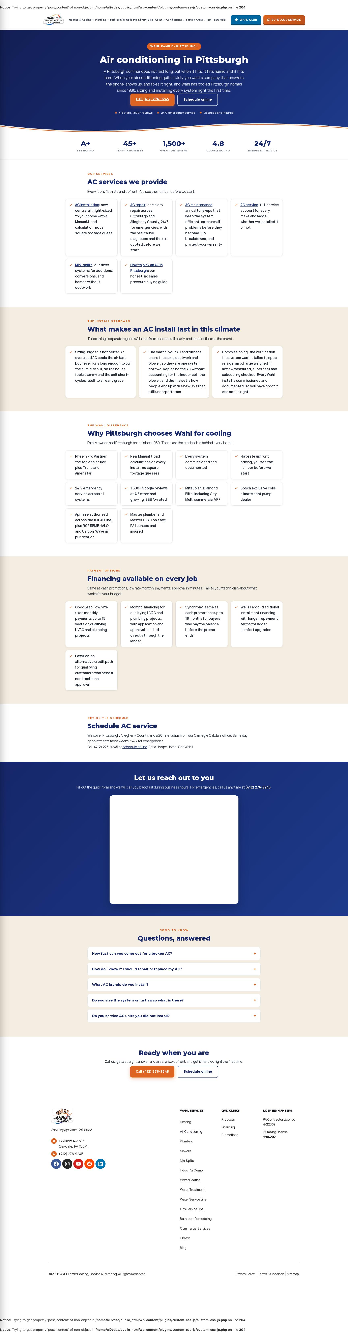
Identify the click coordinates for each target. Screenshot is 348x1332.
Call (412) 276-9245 (152, 99)
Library (142, 20)
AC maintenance (198, 204)
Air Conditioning (191, 1131)
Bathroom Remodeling (123, 20)
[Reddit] (89, 1164)
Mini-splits (83, 265)
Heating (185, 1122)
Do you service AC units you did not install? (131, 1016)
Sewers (185, 1151)
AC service (249, 204)
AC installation (87, 204)
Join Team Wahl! (216, 20)
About (158, 20)
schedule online (134, 747)
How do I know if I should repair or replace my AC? (137, 969)
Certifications (174, 20)
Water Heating (190, 1180)
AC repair (138, 204)
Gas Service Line (192, 1209)
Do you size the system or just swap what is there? (137, 1000)
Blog (150, 20)
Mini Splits (187, 1160)
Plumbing (100, 20)
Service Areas (194, 20)
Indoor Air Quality (191, 1170)
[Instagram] (67, 1164)
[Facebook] (56, 1164)
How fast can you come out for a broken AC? (132, 953)
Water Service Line (193, 1199)
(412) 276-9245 (258, 787)
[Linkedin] (100, 1164)
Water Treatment (192, 1189)
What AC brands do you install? (120, 985)
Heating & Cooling (80, 20)
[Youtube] (78, 1164)
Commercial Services (195, 1228)
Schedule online (197, 99)
